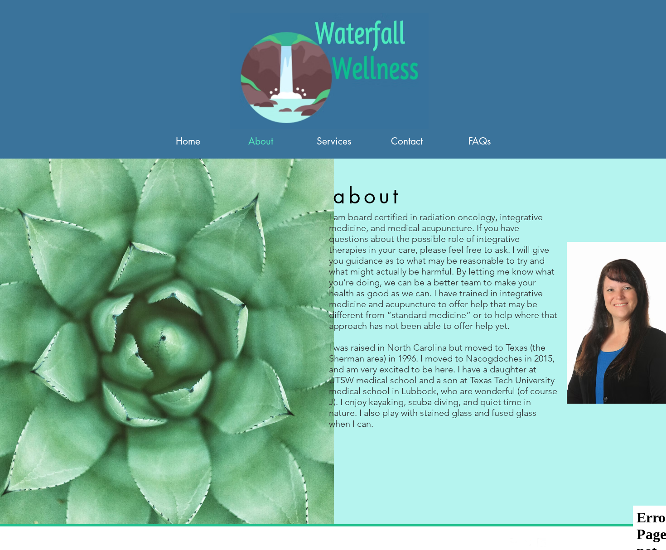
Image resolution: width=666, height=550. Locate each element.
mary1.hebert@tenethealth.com (238, 543)
